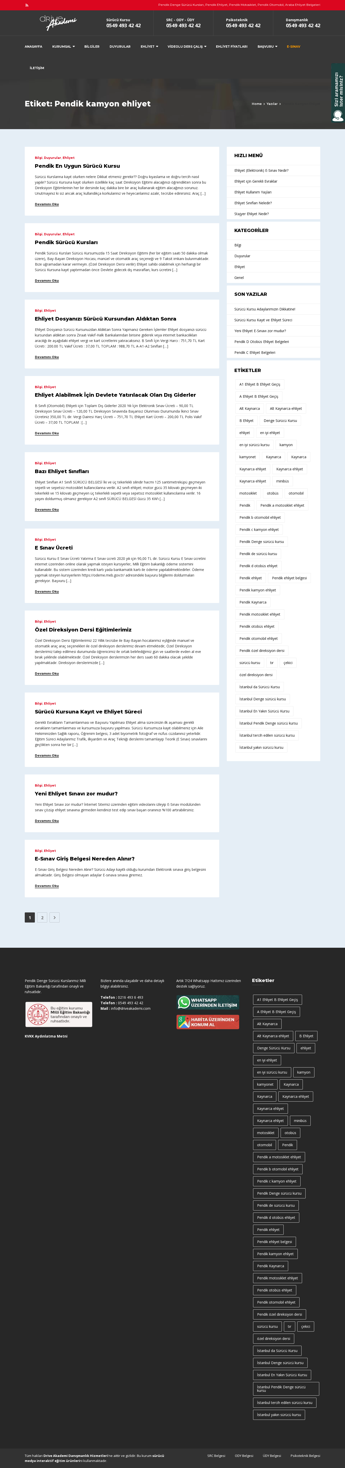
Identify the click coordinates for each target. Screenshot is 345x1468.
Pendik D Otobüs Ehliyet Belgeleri (261, 341)
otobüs (273, 493)
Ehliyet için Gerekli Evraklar (255, 181)
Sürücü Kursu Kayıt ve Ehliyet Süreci (263, 320)
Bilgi (38, 158)
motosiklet (248, 493)
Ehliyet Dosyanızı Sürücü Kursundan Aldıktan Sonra (105, 319)
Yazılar (272, 104)
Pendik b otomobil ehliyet (260, 517)
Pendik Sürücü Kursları (66, 242)
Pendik (244, 505)
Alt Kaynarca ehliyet (286, 408)
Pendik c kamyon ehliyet (259, 529)
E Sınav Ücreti (54, 548)
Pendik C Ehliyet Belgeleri (254, 352)
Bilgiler (92, 46)
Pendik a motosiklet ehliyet (282, 505)
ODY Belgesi (244, 1455)
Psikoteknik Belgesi (305, 1455)
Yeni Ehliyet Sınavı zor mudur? (76, 794)
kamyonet (247, 456)
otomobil (296, 493)
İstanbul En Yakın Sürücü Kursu (264, 711)
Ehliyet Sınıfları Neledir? (253, 202)
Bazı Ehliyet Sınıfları (62, 471)
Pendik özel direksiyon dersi (261, 650)
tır (272, 662)
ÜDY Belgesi (272, 1455)
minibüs (282, 481)
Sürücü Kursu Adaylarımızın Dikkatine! (264, 309)
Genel (239, 277)
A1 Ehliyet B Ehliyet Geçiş (259, 384)
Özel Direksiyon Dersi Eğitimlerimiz (83, 630)
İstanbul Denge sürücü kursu (262, 699)
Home (257, 104)
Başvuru (266, 46)
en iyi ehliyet (270, 432)
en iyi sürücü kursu (254, 444)
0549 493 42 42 (123, 25)
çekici (288, 662)
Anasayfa (33, 46)
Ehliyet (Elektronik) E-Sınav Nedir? (261, 170)
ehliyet (244, 432)
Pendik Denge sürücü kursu (261, 541)
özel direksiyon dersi (256, 674)
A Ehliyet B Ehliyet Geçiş (258, 396)
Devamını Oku (47, 204)
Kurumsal (61, 46)
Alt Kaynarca (249, 408)
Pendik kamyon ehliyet (257, 590)
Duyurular (120, 46)
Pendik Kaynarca (252, 602)
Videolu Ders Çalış (185, 46)
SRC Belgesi (216, 1455)
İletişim (37, 68)
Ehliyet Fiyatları (232, 46)
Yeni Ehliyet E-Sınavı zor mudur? (260, 330)
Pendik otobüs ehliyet (257, 626)
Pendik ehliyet (250, 577)
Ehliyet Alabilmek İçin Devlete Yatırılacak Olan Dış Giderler (115, 395)
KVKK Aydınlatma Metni (46, 1036)
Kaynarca (273, 456)
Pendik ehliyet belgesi (289, 577)
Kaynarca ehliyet (252, 469)
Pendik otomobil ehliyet (258, 638)
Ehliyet (148, 46)
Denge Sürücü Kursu (280, 420)
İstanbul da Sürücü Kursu (259, 686)
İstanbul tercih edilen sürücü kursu (267, 735)
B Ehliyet (246, 420)
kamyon (286, 444)
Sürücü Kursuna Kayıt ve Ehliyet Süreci (88, 712)
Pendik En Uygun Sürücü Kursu (77, 166)
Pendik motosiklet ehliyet (259, 614)
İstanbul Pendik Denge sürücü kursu (268, 723)
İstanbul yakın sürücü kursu (261, 747)
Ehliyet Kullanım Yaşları (253, 192)
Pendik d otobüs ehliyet (258, 565)
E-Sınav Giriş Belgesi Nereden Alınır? (85, 859)
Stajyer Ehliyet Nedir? (251, 213)
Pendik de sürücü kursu (258, 553)
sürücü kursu (249, 662)
